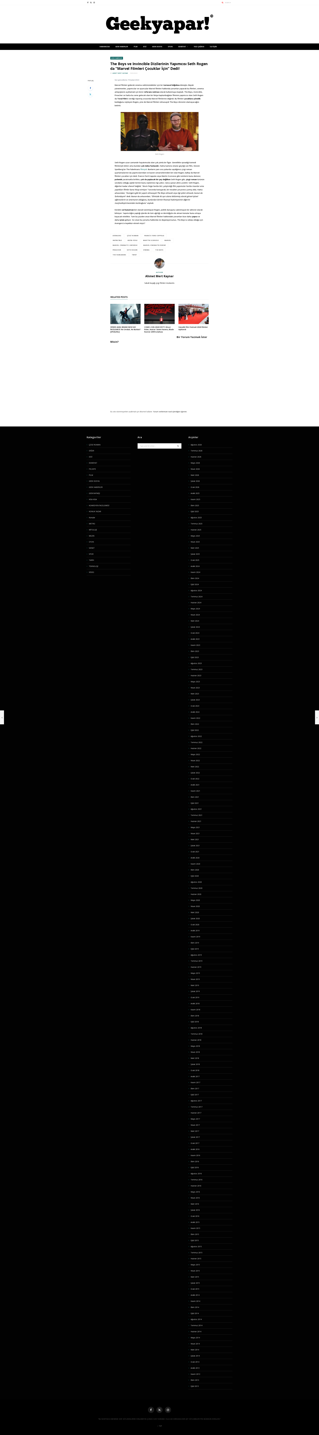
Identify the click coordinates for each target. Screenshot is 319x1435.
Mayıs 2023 (195, 681)
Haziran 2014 (196, 1331)
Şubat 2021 (195, 845)
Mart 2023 (195, 693)
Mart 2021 (195, 839)
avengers (117, 236)
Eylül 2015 (195, 1240)
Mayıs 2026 (195, 463)
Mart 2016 (195, 1204)
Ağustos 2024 (196, 590)
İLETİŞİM (213, 47)
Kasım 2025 (195, 499)
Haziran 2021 (196, 821)
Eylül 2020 (195, 876)
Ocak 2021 (195, 851)
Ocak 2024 (195, 633)
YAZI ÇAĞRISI (199, 47)
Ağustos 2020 (196, 882)
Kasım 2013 (195, 1374)
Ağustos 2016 (196, 1173)
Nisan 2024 (195, 615)
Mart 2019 (195, 985)
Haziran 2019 (196, 967)
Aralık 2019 (195, 930)
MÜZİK (91, 536)
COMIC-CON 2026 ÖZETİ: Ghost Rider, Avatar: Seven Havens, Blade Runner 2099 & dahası (159, 329)
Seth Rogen (132, 250)
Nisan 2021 (195, 833)
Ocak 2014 (195, 1362)
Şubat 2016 (195, 1210)
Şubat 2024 (195, 627)
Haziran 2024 (196, 602)
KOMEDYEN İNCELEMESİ (99, 505)
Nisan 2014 (195, 1344)
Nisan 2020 (195, 906)
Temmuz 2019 (196, 961)
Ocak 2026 (195, 487)
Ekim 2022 (195, 724)
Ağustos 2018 (196, 1028)
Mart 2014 (195, 1349)
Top (160, 1426)
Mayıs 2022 (195, 754)
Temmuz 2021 (196, 815)
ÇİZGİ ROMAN (94, 445)
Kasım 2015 (195, 1228)
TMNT (134, 255)
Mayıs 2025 (195, 536)
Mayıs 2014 (195, 1337)
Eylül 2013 (195, 1386)
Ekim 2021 (195, 797)
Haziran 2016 (196, 1186)
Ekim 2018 (195, 1016)
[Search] (222, 2)
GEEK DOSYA (157, 47)
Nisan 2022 (195, 760)
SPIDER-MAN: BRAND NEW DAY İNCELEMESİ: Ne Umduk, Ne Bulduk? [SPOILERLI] (125, 329)
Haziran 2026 (196, 457)
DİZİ (145, 47)
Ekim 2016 (195, 1161)
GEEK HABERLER (121, 47)
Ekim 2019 (195, 943)
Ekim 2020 (195, 870)
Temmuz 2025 (196, 523)
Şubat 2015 (195, 1283)
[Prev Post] (2, 717)
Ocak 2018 (195, 1070)
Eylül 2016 (195, 1167)
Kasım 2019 (195, 936)
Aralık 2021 (195, 785)
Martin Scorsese (151, 240)
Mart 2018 (195, 1058)
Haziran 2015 (196, 1258)
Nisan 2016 (195, 1198)
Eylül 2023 (195, 657)
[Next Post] (317, 717)
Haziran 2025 (196, 530)
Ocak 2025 (195, 560)
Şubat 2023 (195, 700)
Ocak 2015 (195, 1289)
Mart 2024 (195, 621)
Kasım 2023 (195, 645)
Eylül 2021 (195, 803)
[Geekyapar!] (159, 24)
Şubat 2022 (195, 773)
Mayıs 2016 (195, 1192)
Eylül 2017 (195, 1094)
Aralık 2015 (195, 1222)
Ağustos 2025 (196, 517)
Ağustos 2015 (196, 1246)
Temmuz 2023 (196, 669)
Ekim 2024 (195, 578)
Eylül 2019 (195, 949)
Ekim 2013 (195, 1380)
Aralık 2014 (195, 1295)
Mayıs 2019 (195, 973)
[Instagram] (168, 1410)
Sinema (146, 250)
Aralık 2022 (195, 712)
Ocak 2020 (195, 924)
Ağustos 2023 (196, 663)
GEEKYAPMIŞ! (94, 493)
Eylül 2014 (195, 1313)
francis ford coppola (154, 236)
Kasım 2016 (195, 1155)
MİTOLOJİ (93, 530)
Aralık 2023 (195, 639)
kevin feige (132, 240)
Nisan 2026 (195, 469)
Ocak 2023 (195, 706)
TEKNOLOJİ (93, 566)
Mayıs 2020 (195, 900)
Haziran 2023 (196, 675)
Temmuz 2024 (196, 596)
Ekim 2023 (195, 651)
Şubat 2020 (195, 918)
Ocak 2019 (195, 997)
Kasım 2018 (195, 1009)
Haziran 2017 (196, 1113)
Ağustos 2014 (196, 1319)
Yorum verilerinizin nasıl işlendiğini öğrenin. (170, 411)
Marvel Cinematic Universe (125, 245)
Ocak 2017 (195, 1143)
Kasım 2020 (195, 864)
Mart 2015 (195, 1277)
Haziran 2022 (196, 748)
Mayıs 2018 (195, 1046)
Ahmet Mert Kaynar (120, 73)
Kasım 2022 (195, 718)
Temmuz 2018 (196, 1034)
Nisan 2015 (195, 1271)
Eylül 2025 (195, 511)
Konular (92, 517)
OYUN (170, 47)
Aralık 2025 (195, 493)
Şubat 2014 (195, 1356)
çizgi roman (132, 236)
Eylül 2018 (195, 1021)
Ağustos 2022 (196, 736)
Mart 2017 (195, 1131)
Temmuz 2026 (196, 450)
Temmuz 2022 (196, 742)
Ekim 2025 (195, 505)
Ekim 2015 (195, 1234)
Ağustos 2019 (196, 955)
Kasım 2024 (195, 572)
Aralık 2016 (195, 1149)
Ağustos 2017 (196, 1101)
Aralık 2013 (195, 1368)
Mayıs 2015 (195, 1264)
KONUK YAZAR (95, 511)
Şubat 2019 (195, 991)
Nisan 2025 (195, 542)
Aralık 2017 (195, 1076)
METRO (92, 523)
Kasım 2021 (195, 791)
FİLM (136, 47)
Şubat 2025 (195, 554)
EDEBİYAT (182, 47)
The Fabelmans (119, 255)
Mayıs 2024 (195, 608)
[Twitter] (90, 94)
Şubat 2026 (195, 481)
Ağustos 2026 (196, 445)
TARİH (91, 560)
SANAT (92, 548)
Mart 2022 (195, 766)
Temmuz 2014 (196, 1325)
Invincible (117, 240)
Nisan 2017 (195, 1125)
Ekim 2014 (195, 1307)
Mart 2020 (195, 912)
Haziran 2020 (196, 894)
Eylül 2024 (195, 584)
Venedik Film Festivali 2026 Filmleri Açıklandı (193, 328)
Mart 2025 (195, 548)
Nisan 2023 (195, 688)
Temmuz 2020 (196, 888)
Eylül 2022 (195, 730)
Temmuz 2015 (196, 1252)
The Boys (159, 250)
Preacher (117, 250)
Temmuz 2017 (196, 1107)
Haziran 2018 (196, 1040)
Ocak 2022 (195, 778)
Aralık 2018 (195, 1003)
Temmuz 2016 (196, 1179)
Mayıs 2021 (195, 827)
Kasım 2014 (195, 1301)
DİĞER (91, 450)
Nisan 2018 (195, 1052)
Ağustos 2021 (196, 809)
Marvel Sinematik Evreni (154, 245)
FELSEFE (92, 469)
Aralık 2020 (195, 858)
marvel (167, 240)
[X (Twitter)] (159, 1410)
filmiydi (143, 169)
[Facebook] (90, 88)
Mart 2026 (195, 475)
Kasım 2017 (195, 1082)
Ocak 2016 (195, 1216)
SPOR (91, 554)
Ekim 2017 (195, 1088)
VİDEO (91, 572)
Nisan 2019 (195, 979)
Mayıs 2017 (195, 1119)
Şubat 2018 (195, 1064)
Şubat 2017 (195, 1137)
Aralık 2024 (195, 566)
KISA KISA (93, 499)
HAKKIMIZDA (105, 47)
